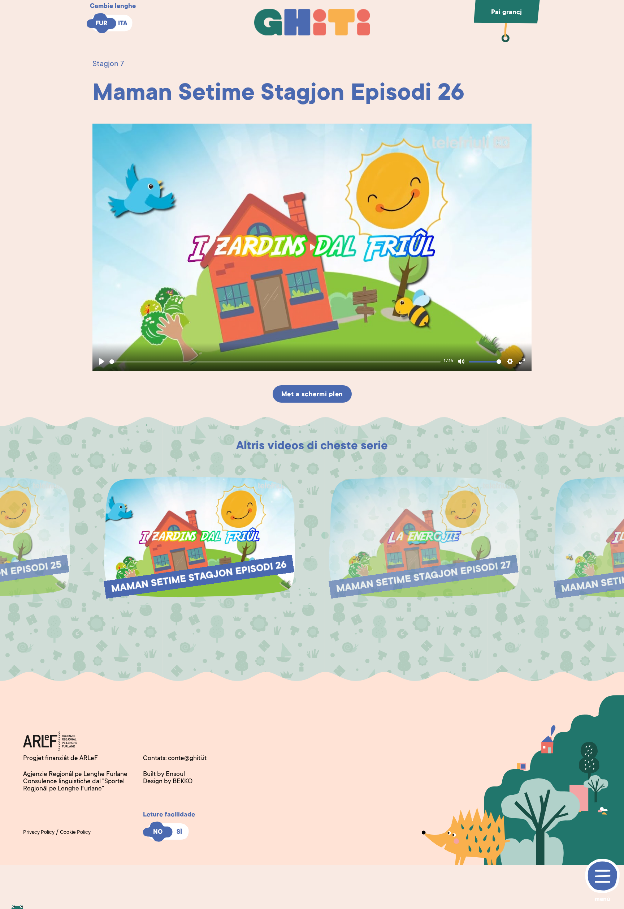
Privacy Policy (39, 833)
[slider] (275, 361)
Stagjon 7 (108, 64)
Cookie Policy (75, 833)
